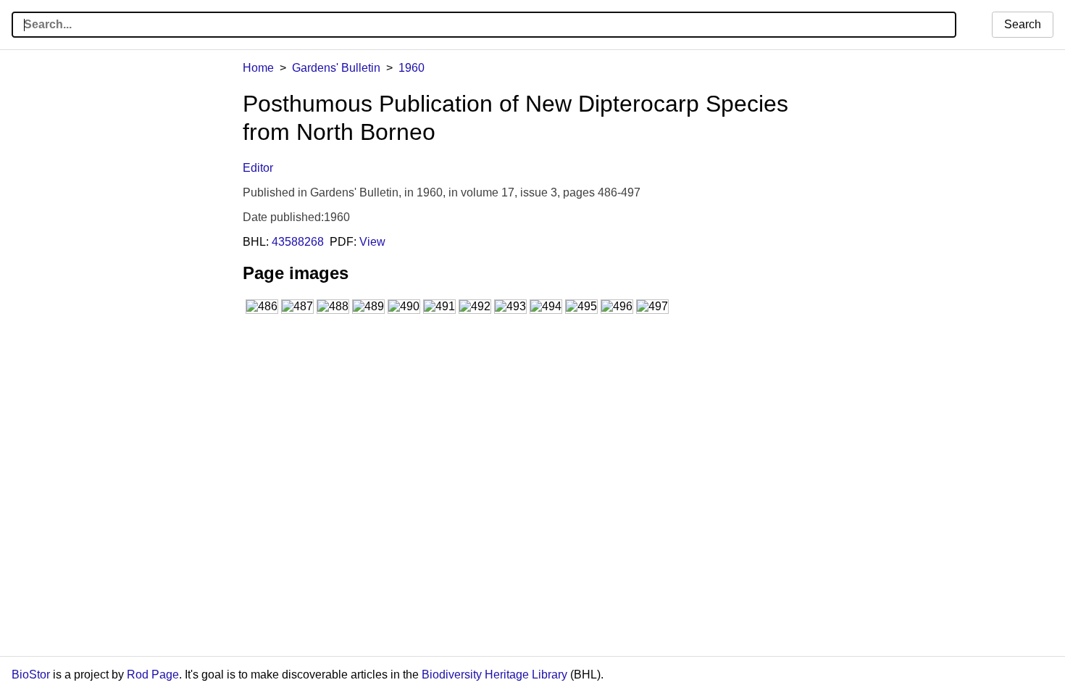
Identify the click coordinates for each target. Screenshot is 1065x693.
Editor (258, 168)
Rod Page (153, 674)
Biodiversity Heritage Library (494, 674)
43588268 (298, 242)
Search (1022, 24)
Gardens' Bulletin (336, 68)
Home (258, 68)
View (372, 242)
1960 (411, 68)
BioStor (31, 674)
